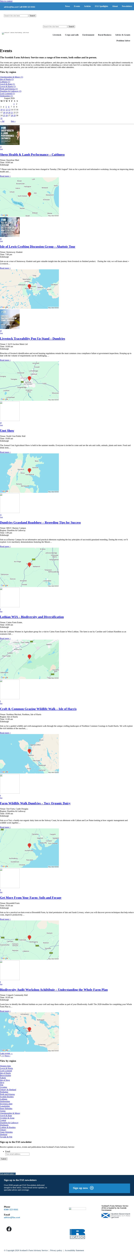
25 (4, 115)
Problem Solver (123, 41)
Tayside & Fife (6, 1137)
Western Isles (5, 1066)
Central (3, 1120)
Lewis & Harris (8, 86)
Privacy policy (56, 1250)
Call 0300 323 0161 (26, 7)
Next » (7, 1056)
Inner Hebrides (6, 1108)
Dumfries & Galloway (10, 91)
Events (77, 6)
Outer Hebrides (6, 1132)
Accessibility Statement (74, 1250)
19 (7, 112)
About (115, 6)
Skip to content (6, 1)
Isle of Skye (5, 1080)
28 (12, 115)
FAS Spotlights (101, 6)
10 (1, 110)
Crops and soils (72, 35)
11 (4, 110)
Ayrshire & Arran (7, 1118)
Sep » (13, 121)
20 (9, 112)
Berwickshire (5, 1075)
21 (12, 112)
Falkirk (3, 1078)
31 (1, 118)
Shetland (3, 1134)
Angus (2, 1111)
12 (7, 110)
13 (9, 110)
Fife (1, 1085)
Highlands (4, 1125)
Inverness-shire (6, 1104)
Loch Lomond (7, 93)
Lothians (5, 82)
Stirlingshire (6, 96)
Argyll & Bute (7, 84)
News (67, 6)
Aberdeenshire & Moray (11, 77)
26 (7, 115)
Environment (88, 35)
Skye (2, 1082)
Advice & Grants (122, 35)
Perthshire (4, 1092)
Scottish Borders (7, 1097)
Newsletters (127, 6)
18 (4, 112)
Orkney (3, 1130)
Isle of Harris (7, 79)
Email (7, 1151)
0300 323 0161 (11, 1209)
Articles (87, 6)
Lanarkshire (5, 1106)
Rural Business (104, 35)
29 (14, 115)
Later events (6, 1053)
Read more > (5, 176)
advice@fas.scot (11, 7)
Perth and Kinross (9, 89)
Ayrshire (3, 1087)
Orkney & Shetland (8, 1089)
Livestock (57, 35)
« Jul (2, 121)
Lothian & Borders (8, 1127)
